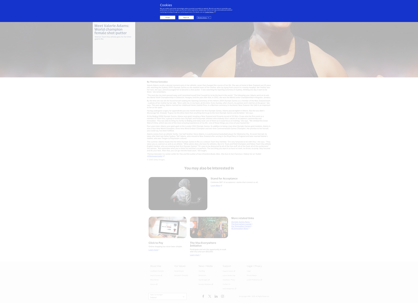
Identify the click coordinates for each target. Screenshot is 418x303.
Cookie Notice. (209, 12)
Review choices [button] (202, 17)
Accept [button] (168, 17)
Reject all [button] (186, 17)
